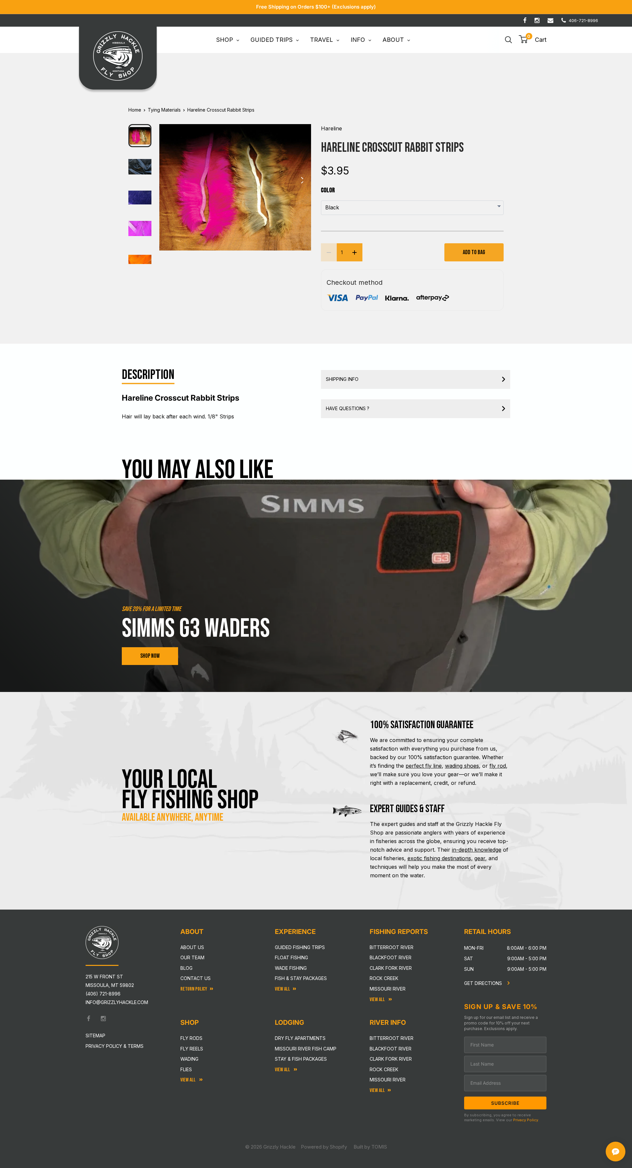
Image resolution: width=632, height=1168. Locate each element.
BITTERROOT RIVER (391, 1038)
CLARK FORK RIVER (391, 1059)
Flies (186, 1069)
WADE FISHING (291, 968)
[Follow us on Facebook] (525, 20)
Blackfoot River (390, 957)
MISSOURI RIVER (388, 1079)
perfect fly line (424, 765)
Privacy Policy (525, 1120)
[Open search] (508, 39)
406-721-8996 (583, 20)
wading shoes (462, 765)
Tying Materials (164, 110)
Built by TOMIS (370, 1147)
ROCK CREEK (384, 1069)
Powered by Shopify (324, 1147)
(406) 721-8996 (103, 993)
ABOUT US (192, 947)
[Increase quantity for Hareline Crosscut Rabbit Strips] (354, 252)
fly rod (497, 765)
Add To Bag (474, 252)
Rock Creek (384, 978)
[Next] (302, 182)
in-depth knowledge (476, 849)
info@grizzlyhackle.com (117, 1002)
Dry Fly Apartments (300, 1038)
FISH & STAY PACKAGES (301, 978)
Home (134, 110)
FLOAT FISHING (291, 957)
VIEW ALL (283, 1070)
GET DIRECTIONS (483, 983)
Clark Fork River (391, 968)
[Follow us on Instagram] (537, 20)
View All (188, 1080)
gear (479, 858)
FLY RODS (191, 1038)
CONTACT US (195, 978)
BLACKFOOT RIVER (390, 1048)
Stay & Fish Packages (301, 1059)
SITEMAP (95, 1035)
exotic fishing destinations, (440, 858)
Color (328, 190)
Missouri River (388, 989)
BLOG (186, 968)
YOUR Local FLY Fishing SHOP (190, 790)
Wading (189, 1059)
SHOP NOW (150, 655)
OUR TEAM (192, 957)
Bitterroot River (391, 947)
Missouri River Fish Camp (305, 1048)
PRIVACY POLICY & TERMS (115, 1046)
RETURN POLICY (193, 989)
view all (282, 989)
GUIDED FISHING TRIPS (300, 947)
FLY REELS (191, 1048)
